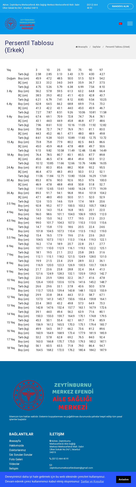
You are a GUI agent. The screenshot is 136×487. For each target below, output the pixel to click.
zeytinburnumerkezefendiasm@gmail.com (71, 467)
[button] (120, 23)
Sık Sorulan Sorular (20, 454)
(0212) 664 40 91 (92, 6)
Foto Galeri (16, 459)
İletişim (13, 468)
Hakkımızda (16, 445)
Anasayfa (82, 47)
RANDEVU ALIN (120, 6)
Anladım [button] (124, 479)
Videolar (14, 464)
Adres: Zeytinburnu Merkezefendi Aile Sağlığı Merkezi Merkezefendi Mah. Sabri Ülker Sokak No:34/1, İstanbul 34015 (41, 6)
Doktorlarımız (17, 450)
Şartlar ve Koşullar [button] (92, 481)
